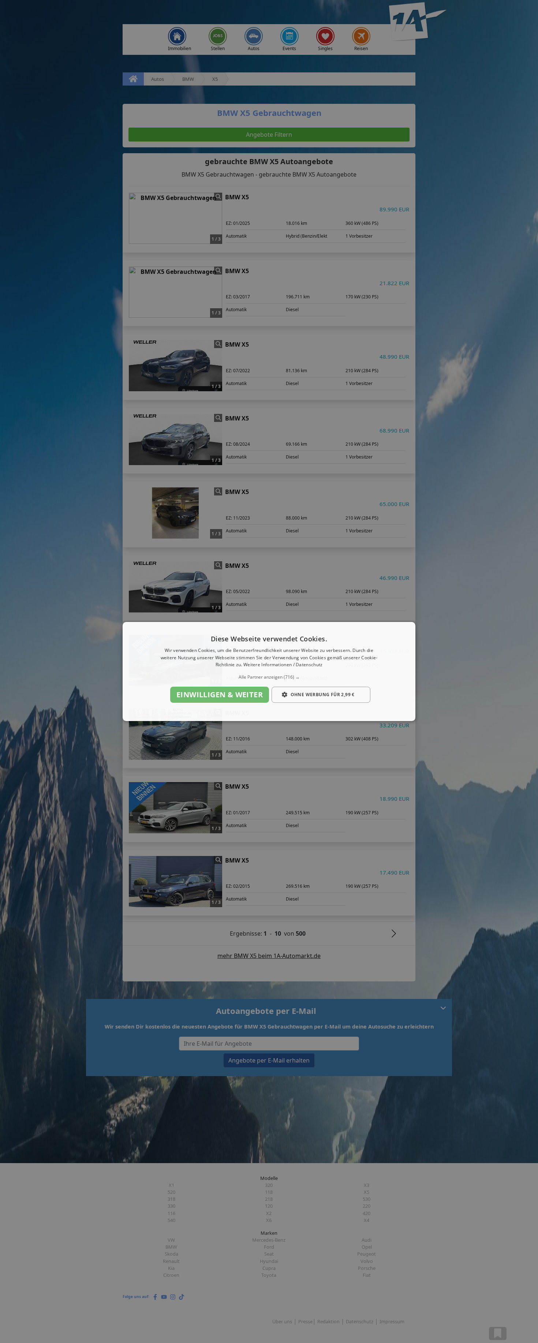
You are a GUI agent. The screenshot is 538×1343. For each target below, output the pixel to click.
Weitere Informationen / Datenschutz (283, 665)
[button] (269, 677)
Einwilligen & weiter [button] (219, 694)
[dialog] (269, 671)
